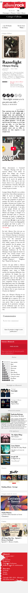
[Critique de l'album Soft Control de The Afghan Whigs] (5, 442)
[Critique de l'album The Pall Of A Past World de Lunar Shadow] (5, 453)
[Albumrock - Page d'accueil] (14, 9)
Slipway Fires (15, 404)
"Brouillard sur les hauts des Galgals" (17, 450)
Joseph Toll (14, 457)
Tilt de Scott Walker (21, 27)
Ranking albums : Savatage (10, 487)
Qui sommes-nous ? (8, 556)
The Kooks (5, 227)
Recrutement (6, 560)
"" (14, 424)
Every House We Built (17, 416)
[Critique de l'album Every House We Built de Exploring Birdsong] (5, 422)
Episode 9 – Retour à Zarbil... (10, 542)
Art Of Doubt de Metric (7, 27)
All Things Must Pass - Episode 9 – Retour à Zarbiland (12, 539)
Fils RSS (5, 574)
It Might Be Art (15, 459)
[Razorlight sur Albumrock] (5, 397)
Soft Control (14, 437)
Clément (4, 105)
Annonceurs (6, 562)
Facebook (5, 570)
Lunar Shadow (15, 446)
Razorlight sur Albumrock (14, 385)
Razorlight (11, 62)
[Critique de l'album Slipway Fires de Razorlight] (5, 408)
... (2, 489)
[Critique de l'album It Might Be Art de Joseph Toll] (5, 464)
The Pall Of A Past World (18, 448)
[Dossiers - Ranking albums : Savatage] (14, 484)
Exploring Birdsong (17, 414)
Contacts (5, 558)
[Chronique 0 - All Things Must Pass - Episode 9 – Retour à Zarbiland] (14, 531)
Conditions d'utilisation (10, 563)
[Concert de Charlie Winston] (14, 510)
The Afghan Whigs (16, 435)
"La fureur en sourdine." (16, 439)
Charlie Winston (6, 513)
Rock (12, 393)
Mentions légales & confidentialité (13, 565)
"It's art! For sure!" (15, 461)
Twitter (5, 572)
